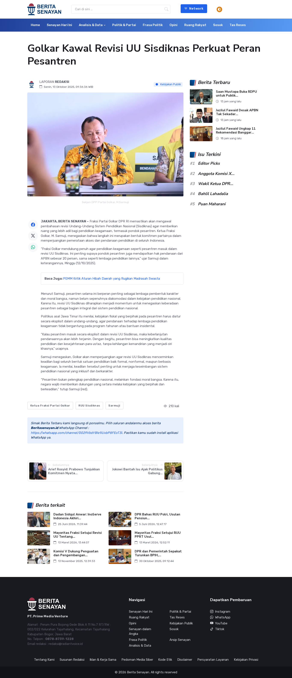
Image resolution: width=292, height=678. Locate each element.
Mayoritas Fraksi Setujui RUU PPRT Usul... (158, 535)
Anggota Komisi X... (216, 173)
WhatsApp (222, 617)
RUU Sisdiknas (89, 405)
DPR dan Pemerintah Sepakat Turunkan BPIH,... (158, 553)
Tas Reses (238, 25)
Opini (173, 25)
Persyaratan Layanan (213, 660)
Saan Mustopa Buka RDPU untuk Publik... (236, 94)
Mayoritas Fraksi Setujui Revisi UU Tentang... (77, 535)
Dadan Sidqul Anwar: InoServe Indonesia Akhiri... (77, 516)
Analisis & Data (140, 645)
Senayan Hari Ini (59, 25)
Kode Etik (165, 660)
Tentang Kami (44, 660)
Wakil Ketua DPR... (215, 183)
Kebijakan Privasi (246, 660)
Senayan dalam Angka (140, 631)
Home (35, 25)
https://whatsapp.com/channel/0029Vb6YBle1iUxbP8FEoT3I (76, 433)
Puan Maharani (212, 204)
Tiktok (219, 629)
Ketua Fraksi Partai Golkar (50, 405)
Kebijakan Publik (170, 84)
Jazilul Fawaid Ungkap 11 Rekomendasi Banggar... (235, 130)
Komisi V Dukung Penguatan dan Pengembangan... (75, 553)
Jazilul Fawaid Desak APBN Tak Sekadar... (237, 112)
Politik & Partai (124, 25)
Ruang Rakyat (195, 25)
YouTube (221, 623)
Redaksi (62, 82)
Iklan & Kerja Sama (103, 660)
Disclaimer (184, 660)
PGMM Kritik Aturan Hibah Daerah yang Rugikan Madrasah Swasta (111, 278)
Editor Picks (209, 163)
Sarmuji (114, 405)
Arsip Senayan (180, 640)
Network (196, 8)
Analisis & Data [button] (91, 25)
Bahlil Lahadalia (213, 194)
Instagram (222, 611)
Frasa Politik (153, 25)
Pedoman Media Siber (137, 660)
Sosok (218, 25)
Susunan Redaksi (72, 660)
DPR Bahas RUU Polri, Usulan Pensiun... (157, 516)
